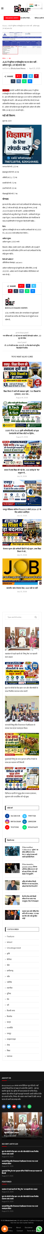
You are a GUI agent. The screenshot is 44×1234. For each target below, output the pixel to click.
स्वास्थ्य (9, 1056)
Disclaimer (29, 1227)
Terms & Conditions (34, 1231)
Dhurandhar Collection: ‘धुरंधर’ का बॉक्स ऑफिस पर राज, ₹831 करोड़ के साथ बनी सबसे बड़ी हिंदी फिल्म (30, 852)
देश (8, 999)
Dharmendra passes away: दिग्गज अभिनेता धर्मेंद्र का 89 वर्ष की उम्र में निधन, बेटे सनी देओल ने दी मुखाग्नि (29, 869)
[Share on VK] (18, 81)
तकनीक (9, 988)
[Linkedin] (19, 1107)
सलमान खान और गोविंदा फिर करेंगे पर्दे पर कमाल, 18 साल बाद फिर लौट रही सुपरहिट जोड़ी (30, 914)
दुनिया (9, 993)
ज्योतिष (9, 982)
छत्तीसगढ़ (10, 971)
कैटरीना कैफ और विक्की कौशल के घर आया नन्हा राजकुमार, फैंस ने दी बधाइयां (30, 898)
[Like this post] (19, 76)
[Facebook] (4, 1107)
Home (4, 26)
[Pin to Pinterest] (36, 76)
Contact (20, 1231)
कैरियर (9, 959)
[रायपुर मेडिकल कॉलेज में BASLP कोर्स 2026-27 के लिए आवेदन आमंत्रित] (22, 493)
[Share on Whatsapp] (24, 81)
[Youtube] (14, 1107)
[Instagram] (24, 1107)
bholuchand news (18, 68)
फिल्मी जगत (11, 1010)
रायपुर (9, 1033)
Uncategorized (14, 948)
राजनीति (10, 1028)
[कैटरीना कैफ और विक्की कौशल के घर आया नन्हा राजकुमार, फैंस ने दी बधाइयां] (12, 900)
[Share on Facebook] (25, 76)
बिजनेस (9, 1016)
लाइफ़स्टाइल (11, 1039)
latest (9, 942)
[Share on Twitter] (30, 76)
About (18, 1227)
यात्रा (9, 1022)
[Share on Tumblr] (13, 81)
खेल (8, 965)
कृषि (8, 953)
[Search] (41, 8)
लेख (8, 1045)
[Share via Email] (30, 81)
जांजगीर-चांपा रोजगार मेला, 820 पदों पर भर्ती (22, 588)
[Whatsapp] (29, 1107)
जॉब (8, 976)
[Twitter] (9, 1107)
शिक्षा (8, 1050)
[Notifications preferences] (4, 1228)
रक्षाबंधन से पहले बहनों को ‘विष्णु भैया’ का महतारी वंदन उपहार (19, 1189)
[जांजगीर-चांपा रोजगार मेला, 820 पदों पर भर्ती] (22, 571)
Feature (10, 936)
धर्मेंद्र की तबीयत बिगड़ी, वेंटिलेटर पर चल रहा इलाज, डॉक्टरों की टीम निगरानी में (30, 883)
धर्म (8, 1005)
